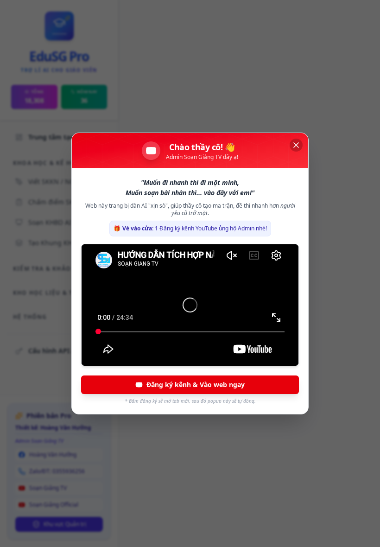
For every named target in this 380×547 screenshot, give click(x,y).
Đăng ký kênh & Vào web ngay (195, 384)
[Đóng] (296, 145)
